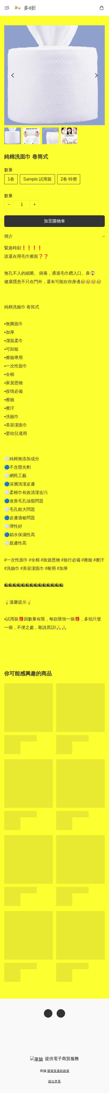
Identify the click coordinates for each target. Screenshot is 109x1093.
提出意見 (54, 1081)
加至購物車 (54, 221)
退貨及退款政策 (58, 1071)
